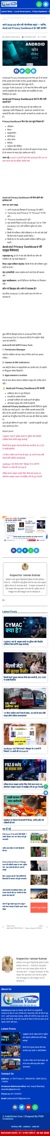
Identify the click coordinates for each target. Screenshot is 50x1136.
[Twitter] (22, 1107)
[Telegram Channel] (45, 792)
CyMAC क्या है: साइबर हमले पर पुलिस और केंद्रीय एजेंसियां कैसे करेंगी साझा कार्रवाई (23, 643)
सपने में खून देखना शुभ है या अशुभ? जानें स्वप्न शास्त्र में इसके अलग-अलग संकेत (14, 906)
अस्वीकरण (26, 1127)
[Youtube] (28, 1107)
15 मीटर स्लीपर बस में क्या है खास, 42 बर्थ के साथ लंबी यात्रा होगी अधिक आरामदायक (25, 714)
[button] (16, 71)
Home (4, 18)
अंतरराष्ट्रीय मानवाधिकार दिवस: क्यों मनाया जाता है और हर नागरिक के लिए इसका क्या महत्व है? (14, 892)
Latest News (6, 11)
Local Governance (22, 11)
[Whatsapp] (35, 1107)
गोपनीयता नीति (16, 1127)
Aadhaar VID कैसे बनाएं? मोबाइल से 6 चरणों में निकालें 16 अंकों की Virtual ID (22, 750)
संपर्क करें (35, 1127)
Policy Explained (39, 11)
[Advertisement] (25, 179)
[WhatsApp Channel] (45, 786)
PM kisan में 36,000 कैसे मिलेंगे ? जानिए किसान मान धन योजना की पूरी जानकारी (14, 836)
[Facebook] (3, 600)
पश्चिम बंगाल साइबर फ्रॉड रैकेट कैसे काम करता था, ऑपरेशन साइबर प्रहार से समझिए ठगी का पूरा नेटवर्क (23, 785)
